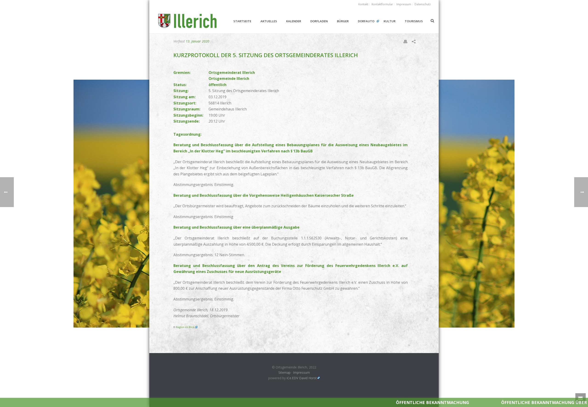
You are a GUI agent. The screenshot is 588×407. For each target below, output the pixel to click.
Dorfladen (319, 21)
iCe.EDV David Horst (302, 378)
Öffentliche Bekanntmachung (368, 402)
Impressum (301, 372)
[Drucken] (405, 41)
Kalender (293, 21)
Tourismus (414, 21)
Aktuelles (268, 21)
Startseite (242, 21)
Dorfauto (366, 21)
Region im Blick (185, 327)
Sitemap (284, 372)
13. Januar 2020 (197, 41)
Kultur (390, 21)
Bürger (343, 21)
